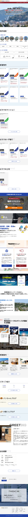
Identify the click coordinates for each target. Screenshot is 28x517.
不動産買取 (17, 510)
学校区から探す (8, 57)
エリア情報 (20, 511)
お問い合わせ (20, 496)
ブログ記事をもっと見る (14, 403)
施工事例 (24, 511)
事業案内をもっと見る (14, 373)
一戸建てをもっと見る (14, 161)
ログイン (18, 2)
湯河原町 (3, 46)
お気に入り (21, 2)
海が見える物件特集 (21, 52)
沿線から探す (23, 57)
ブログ (13, 512)
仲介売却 (13, 510)
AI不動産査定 (21, 510)
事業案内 (17, 511)
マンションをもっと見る (14, 131)
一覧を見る (4, 480)
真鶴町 (10, 46)
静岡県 (18, 46)
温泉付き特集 (7, 52)
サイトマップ (16, 512)
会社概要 (13, 511)
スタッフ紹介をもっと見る (14, 390)
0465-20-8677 (8, 495)
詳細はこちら (14, 470)
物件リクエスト (26, 2)
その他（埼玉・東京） (24, 47)
